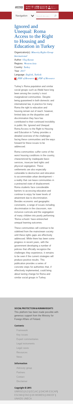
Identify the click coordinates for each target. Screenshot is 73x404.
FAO (27, 395)
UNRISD (18, 391)
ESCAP (53, 391)
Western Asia (30, 63)
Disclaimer (21, 381)
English (29, 74)
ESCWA (18, 395)
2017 (22, 70)
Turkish (37, 74)
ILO (27, 391)
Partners (20, 372)
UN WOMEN (37, 395)
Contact (20, 376)
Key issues (22, 334)
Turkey (27, 67)
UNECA (28, 398)
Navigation (21, 15)
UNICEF (50, 395)
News (19, 356)
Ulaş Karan (28, 59)
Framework (22, 330)
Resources (21, 352)
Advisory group (24, 368)
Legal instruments (25, 343)
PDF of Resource (26, 78)
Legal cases (22, 348)
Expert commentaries (27, 339)
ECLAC (34, 391)
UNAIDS (18, 398)
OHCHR (44, 391)
